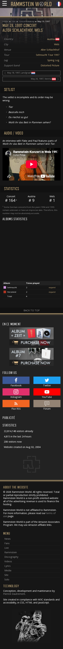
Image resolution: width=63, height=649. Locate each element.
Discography (11, 556)
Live (13, 21)
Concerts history (26, 21)
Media (7, 570)
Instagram (16, 397)
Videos (8, 561)
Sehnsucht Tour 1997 (47, 54)
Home (5, 21)
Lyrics (7, 565)
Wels (56, 44)
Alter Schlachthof (50, 49)
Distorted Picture (50, 65)
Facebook (16, 385)
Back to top (32, 310)
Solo (6, 579)
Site (6, 574)
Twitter (47, 385)
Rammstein (10, 552)
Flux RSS (16, 408)
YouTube (47, 397)
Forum (47, 408)
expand (52, 287)
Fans (7, 543)
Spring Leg (53, 60)
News (7, 538)
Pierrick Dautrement (14, 593)
